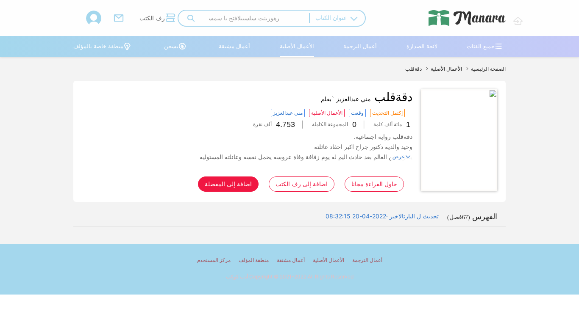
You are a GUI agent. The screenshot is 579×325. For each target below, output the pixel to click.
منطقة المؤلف (254, 260)
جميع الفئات (484, 46)
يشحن (175, 46)
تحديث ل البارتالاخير (414, 216)
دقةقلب (413, 69)
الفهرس (472, 216)
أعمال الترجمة (360, 46)
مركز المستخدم (214, 260)
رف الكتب (157, 17)
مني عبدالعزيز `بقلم (346, 98)
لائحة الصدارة (421, 46)
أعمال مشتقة (234, 46)
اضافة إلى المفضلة (228, 183)
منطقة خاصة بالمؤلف (102, 46)
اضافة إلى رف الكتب (302, 183)
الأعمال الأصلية (297, 46)
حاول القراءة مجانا (374, 183)
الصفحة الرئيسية (488, 69)
